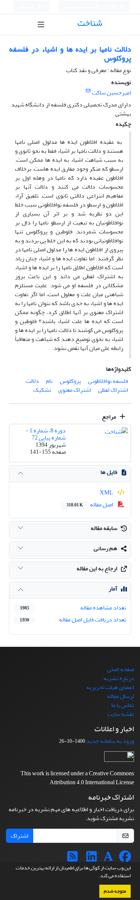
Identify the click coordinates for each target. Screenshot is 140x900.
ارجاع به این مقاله (97, 568)
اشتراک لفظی (113, 389)
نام (49, 381)
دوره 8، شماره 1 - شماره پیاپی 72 (45, 434)
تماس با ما (122, 705)
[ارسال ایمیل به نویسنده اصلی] (88, 91)
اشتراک (19, 835)
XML (107, 492)
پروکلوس (70, 381)
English (110, 7)
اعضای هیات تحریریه (110, 687)
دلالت (32, 381)
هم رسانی (105, 548)
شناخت (89, 23)
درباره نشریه (118, 678)
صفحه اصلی (120, 669)
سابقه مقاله (104, 528)
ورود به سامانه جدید (110, 741)
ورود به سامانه (79, 7)
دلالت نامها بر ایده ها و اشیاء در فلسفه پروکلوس (70, 53)
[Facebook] (125, 859)
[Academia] (108, 859)
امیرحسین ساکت (111, 92)
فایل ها (108, 472)
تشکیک (42, 389)
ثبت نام (28, 7)
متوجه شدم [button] (115, 891)
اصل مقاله (90, 504)
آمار (113, 588)
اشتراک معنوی (74, 389)
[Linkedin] (91, 859)
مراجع (109, 416)
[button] (97, 876)
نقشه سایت (120, 714)
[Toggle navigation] (41, 24)
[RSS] (72, 859)
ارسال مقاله (120, 696)
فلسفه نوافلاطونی (108, 381)
